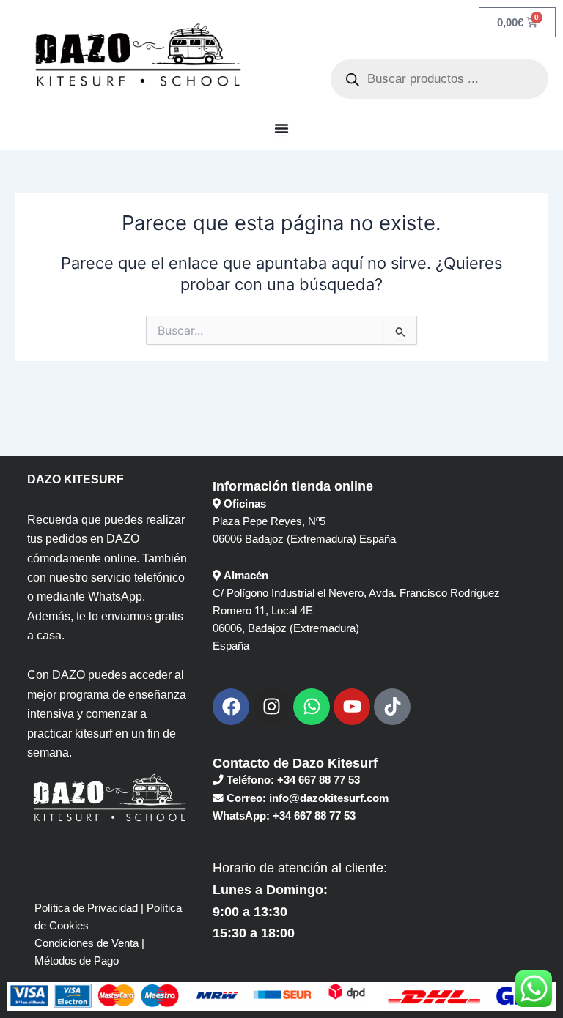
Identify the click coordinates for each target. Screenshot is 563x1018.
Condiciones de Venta (86, 943)
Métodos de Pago (76, 961)
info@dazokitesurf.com (329, 798)
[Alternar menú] (281, 128)
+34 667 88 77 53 (318, 780)
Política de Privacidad (86, 908)
